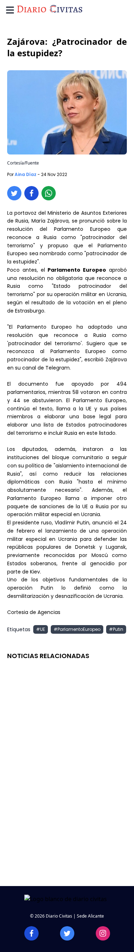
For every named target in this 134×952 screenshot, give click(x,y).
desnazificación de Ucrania (89, 596)
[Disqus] (67, 776)
